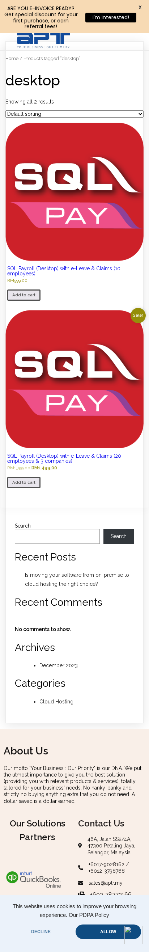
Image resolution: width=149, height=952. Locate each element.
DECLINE (41, 931)
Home (11, 58)
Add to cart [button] (23, 294)
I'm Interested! (111, 17)
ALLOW (108, 931)
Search (23, 526)
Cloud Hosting (56, 702)
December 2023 (58, 665)
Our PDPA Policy (89, 915)
